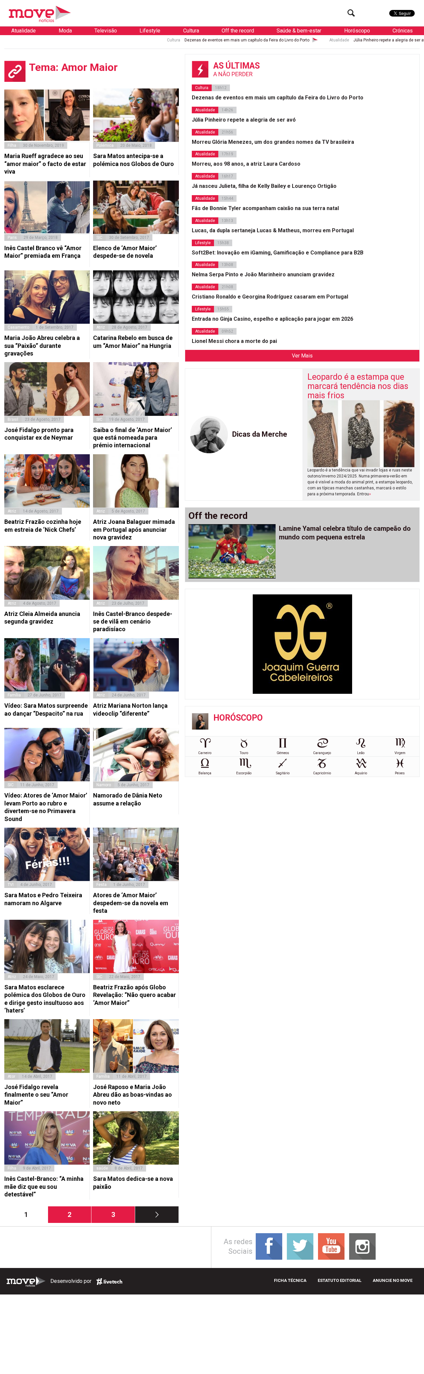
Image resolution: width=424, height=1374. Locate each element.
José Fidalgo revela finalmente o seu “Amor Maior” (36, 1094)
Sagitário (283, 773)
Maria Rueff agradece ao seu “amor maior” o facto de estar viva (45, 163)
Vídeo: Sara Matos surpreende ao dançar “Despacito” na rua (46, 709)
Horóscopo (357, 30)
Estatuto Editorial (339, 1280)
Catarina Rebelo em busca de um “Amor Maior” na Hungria (133, 341)
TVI (11, 884)
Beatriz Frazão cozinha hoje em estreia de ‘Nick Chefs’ (42, 525)
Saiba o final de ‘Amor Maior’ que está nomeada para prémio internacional (132, 437)
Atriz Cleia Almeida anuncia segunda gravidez (42, 617)
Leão (360, 753)
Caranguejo (322, 753)
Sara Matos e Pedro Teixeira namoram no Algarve (43, 899)
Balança (204, 773)
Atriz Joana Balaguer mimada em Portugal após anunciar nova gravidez (134, 529)
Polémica (105, 145)
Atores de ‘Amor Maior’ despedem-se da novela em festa (130, 903)
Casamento (18, 327)
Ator (11, 1076)
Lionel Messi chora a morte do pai (234, 341)
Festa (101, 884)
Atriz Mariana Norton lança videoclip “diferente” (130, 709)
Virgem (400, 753)
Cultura (191, 30)
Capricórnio (322, 773)
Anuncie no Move (392, 1280)
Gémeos (283, 753)
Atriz (100, 327)
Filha (12, 145)
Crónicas (403, 30)
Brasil (13, 419)
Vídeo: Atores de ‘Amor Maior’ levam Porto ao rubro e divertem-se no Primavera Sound (45, 807)
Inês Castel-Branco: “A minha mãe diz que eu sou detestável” (43, 1186)
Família (14, 695)
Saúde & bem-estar (299, 30)
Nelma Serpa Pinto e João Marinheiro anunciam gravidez (263, 274)
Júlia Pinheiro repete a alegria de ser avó (337, 40)
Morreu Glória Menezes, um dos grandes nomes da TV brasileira (273, 142)
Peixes (400, 773)
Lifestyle (149, 30)
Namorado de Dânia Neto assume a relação (127, 799)
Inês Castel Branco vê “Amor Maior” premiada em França (42, 252)
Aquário (361, 773)
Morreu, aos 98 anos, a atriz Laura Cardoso (246, 164)
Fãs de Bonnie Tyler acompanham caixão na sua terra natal (265, 208)
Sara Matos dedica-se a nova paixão (133, 1182)
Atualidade (23, 30)
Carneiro (204, 753)
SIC (99, 237)
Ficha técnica (290, 1280)
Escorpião (243, 773)
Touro (244, 753)
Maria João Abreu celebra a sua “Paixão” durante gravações (42, 345)
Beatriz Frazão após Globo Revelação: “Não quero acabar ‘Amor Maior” (134, 995)
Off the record (238, 30)
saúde (102, 1168)
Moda (65, 30)
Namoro (103, 785)
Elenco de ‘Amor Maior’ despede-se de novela (125, 252)
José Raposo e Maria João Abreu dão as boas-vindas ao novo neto (132, 1094)
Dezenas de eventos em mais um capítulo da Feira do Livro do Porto (193, 40)
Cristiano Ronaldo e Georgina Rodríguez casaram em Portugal (270, 297)
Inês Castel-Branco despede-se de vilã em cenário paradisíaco (132, 621)
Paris (12, 237)
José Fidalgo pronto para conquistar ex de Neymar (39, 433)
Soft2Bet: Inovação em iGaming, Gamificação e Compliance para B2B (277, 252)
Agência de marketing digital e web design (109, 1281)
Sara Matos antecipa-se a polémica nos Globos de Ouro (133, 159)
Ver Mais (302, 356)
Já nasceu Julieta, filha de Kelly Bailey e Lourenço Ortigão (264, 186)
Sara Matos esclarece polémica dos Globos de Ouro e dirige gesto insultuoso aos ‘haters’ (44, 999)
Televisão (105, 30)
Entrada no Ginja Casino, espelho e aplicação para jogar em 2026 (272, 319)
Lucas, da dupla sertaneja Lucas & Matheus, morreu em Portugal (273, 230)
